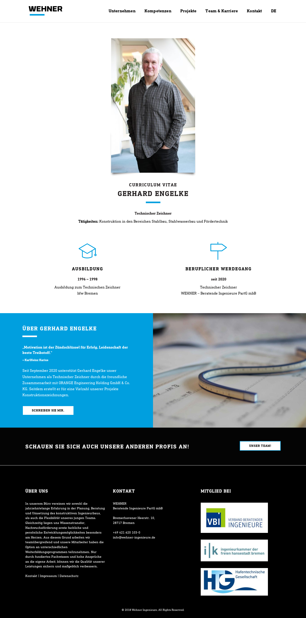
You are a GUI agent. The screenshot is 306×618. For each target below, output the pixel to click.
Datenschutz (69, 576)
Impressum (48, 576)
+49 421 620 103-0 (126, 532)
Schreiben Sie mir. (48, 410)
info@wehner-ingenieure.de (134, 537)
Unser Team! (260, 446)
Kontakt (31, 576)
